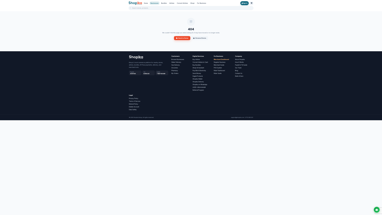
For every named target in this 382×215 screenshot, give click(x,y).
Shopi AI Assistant (198, 68)
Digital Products (198, 76)
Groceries (174, 68)
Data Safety (133, 109)
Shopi (192, 3)
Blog (236, 70)
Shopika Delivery (198, 82)
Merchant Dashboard (221, 59)
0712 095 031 (249, 117)
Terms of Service (134, 101)
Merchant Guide (219, 65)
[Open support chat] (377, 210)
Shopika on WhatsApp (200, 84)
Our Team (238, 68)
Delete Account (134, 107)
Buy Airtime (196, 59)
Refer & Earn (239, 76)
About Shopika (240, 59)
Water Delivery (176, 62)
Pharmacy (174, 70)
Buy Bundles (197, 65)
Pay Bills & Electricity (199, 70)
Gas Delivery (175, 65)
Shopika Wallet (197, 79)
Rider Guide (218, 73)
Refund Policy (133, 104)
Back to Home (183, 38)
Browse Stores (200, 38)
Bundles (164, 3)
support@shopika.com (237, 117)
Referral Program (198, 90)
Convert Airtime (182, 3)
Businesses (155, 3)
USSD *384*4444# (199, 87)
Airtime (171, 3)
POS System (218, 68)
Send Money (197, 73)
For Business (201, 3)
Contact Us (238, 73)
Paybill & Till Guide (241, 65)
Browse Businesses (177, 59)
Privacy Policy (133, 98)
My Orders (174, 73)
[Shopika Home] (135, 3)
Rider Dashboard (219, 70)
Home (146, 3)
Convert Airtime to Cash (200, 62)
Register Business (219, 62)
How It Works (239, 62)
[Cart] (251, 3)
